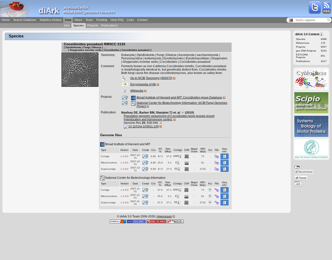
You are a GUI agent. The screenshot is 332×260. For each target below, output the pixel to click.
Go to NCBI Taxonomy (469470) (151, 78)
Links (130, 20)
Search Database (24, 20)
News (78, 20)
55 (175, 202)
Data (68, 20)
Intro (67, 25)
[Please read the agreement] (216, 156)
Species (78, 25)
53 (176, 168)
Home (6, 20)
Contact (142, 20)
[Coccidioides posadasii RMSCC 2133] (79, 69)
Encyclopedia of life (143, 84)
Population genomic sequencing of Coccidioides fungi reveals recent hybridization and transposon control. (169, 117)
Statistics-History (50, 20)
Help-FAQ (117, 20)
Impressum (164, 216)
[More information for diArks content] (322, 34)
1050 (176, 156)
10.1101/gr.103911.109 (143, 126)
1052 (176, 189)
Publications (109, 25)
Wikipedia (136, 90)
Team (89, 20)
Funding (101, 20)
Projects (92, 25)
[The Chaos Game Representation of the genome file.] (187, 156)
